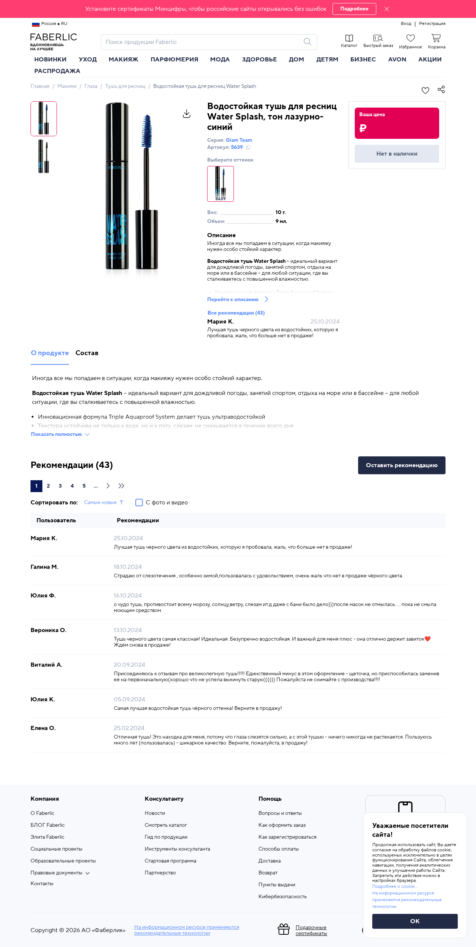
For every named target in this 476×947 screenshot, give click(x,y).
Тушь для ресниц (125, 86)
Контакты (42, 883)
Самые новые (100, 502)
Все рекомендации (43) (236, 313)
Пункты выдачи (276, 884)
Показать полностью (56, 434)
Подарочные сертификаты (311, 930)
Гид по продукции (166, 837)
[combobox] (202, 42)
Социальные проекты (56, 849)
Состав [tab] (87, 353)
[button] (238, 9)
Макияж (67, 86)
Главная (39, 86)
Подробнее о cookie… (395, 886)
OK (415, 921)
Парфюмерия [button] (174, 59)
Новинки (50, 59)
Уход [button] (88, 59)
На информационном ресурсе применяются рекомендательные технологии (186, 930)
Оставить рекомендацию (402, 465)
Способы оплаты (278, 849)
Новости (155, 813)
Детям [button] (327, 59)
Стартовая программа (170, 861)
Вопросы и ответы (280, 813)
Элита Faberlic (47, 837)
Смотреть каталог (166, 825)
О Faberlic (42, 813)
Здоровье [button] (259, 59)
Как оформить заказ (282, 825)
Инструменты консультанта (177, 849)
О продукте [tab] (50, 353)
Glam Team (239, 140)
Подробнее (354, 9)
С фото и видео (167, 502)
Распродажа (57, 71)
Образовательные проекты (63, 861)
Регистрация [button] (432, 23)
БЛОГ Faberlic (47, 825)
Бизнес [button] (363, 59)
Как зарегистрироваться (287, 837)
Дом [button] (296, 59)
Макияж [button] (123, 59)
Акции (430, 59)
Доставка (269, 861)
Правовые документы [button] (56, 873)
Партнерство (160, 873)
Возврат (267, 873)
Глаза (90, 86)
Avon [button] (397, 59)
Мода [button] (220, 59)
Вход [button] (406, 23)
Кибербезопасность (282, 896)
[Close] (386, 8)
